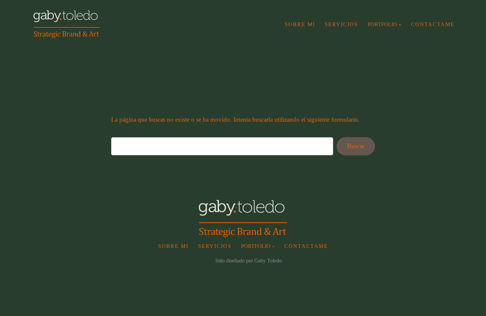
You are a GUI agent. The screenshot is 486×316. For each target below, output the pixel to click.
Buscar (355, 145)
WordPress (294, 260)
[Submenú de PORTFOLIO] (400, 24)
